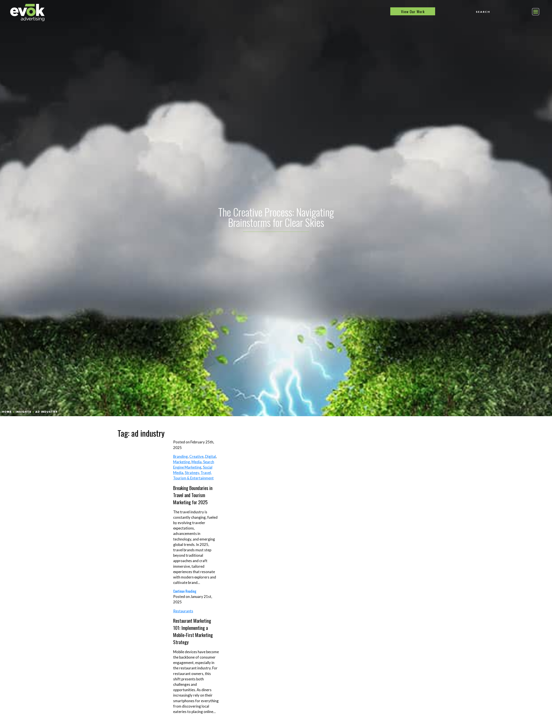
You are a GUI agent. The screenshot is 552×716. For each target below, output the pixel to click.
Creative (196, 456)
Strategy (192, 472)
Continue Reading (184, 591)
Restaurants (183, 611)
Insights (23, 412)
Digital (210, 456)
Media (196, 462)
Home (7, 412)
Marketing (181, 462)
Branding (180, 456)
